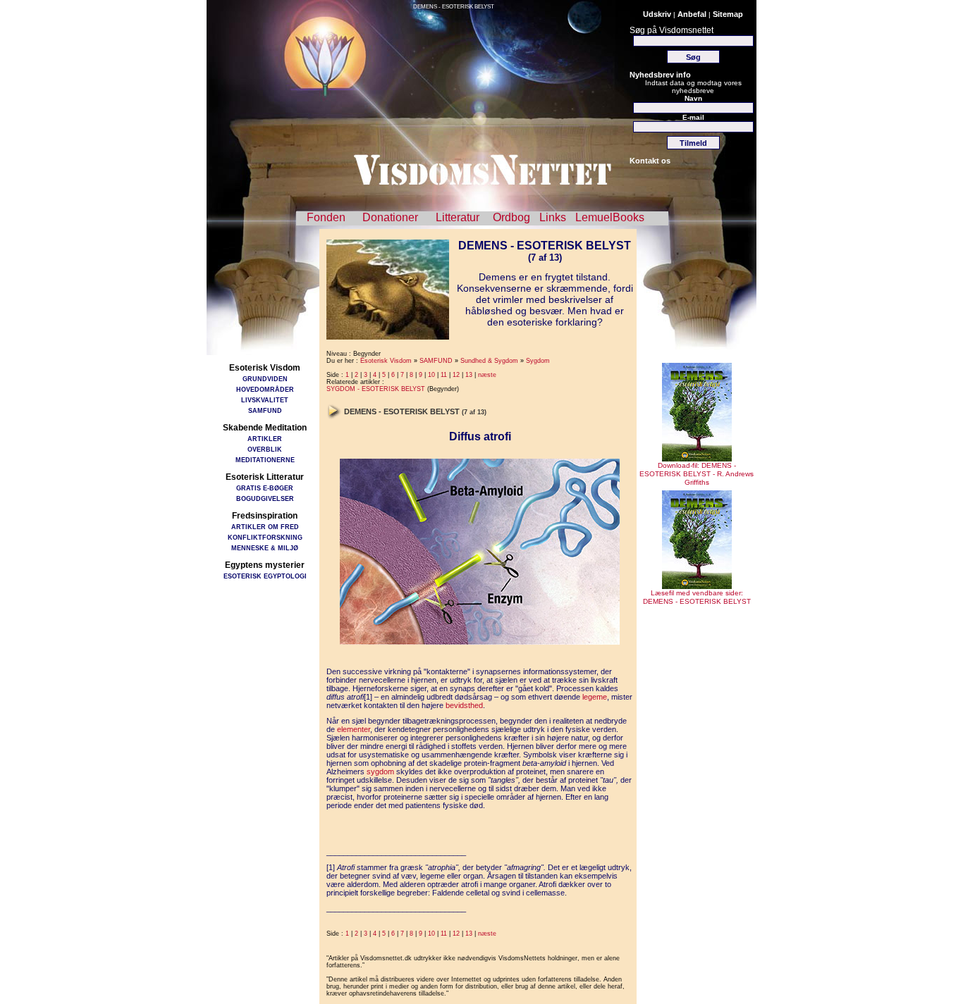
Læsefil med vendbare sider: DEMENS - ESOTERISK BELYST (697, 597)
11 (444, 374)
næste (487, 374)
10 (431, 374)
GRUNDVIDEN (265, 379)
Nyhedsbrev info (660, 74)
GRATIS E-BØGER (264, 488)
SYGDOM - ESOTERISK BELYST (375, 388)
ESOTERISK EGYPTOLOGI (265, 576)
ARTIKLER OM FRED (265, 527)
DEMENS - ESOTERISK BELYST (453, 7)
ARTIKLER (264, 438)
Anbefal (691, 14)
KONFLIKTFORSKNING (265, 537)
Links (552, 217)
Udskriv (657, 14)
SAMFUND (265, 410)
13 (468, 374)
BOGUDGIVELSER (265, 498)
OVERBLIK (264, 449)
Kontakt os (650, 160)
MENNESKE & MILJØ (264, 548)
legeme (594, 697)
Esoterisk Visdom (386, 360)
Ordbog (511, 217)
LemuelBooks (609, 217)
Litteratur (457, 217)
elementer (353, 729)
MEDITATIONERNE (265, 460)
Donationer (390, 217)
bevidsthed (464, 705)
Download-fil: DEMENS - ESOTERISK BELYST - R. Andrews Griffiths (696, 473)
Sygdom (538, 360)
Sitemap (728, 14)
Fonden (326, 217)
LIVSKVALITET (264, 400)
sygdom (380, 771)
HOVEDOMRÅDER (265, 389)
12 (456, 374)
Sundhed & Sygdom (489, 360)
